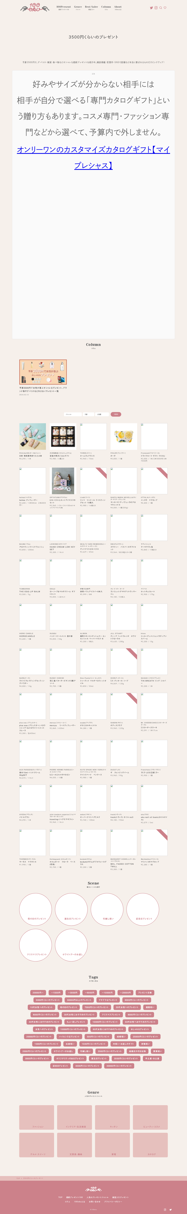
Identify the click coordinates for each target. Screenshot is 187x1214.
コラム (67, 1202)
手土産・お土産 (152, 1058)
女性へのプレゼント (44, 1029)
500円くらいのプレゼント (98, 1037)
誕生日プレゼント (99, 1058)
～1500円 (56, 993)
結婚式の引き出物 (137, 1051)
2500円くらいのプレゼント (110, 1051)
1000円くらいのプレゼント (47, 1044)
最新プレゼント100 (74, 1197)
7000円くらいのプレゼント (97, 1007)
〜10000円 (107, 993)
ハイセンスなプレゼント (69, 1037)
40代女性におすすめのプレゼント (44, 1022)
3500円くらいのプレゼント (126, 1058)
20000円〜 (38, 993)
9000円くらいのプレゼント (140, 1015)
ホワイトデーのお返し (63, 1051)
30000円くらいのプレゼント (119, 1066)
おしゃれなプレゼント (140, 1029)
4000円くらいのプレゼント (87, 1066)
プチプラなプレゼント (108, 1000)
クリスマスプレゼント (111, 1015)
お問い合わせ (95, 1202)
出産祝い (70, 1044)
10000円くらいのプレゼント (105, 1022)
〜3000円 (73, 993)
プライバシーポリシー (113, 1202)
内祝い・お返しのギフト (123, 1044)
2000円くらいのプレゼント (34, 1051)
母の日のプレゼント (68, 1007)
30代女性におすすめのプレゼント (79, 1015)
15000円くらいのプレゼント (73, 1029)
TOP (60, 1197)
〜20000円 (125, 993)
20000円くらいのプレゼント (39, 1037)
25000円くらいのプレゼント (145, 1037)
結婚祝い (121, 1037)
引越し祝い (85, 1051)
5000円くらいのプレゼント (48, 1000)
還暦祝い (150, 1007)
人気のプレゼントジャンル (98, 1197)
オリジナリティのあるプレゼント (70, 1058)
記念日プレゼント (60, 1066)
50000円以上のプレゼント (79, 1000)
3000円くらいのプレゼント (37, 1058)
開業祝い (157, 1051)
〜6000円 (90, 993)
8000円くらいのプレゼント (45, 1015)
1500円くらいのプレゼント (94, 1044)
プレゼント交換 (145, 993)
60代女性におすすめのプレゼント (108, 1029)
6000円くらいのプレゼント (137, 1000)
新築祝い (145, 1044)
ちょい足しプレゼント (76, 1022)
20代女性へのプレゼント (127, 1007)
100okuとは (79, 1202)
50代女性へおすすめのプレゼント (140, 1022)
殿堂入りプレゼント (120, 1197)
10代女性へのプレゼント (41, 1007)
